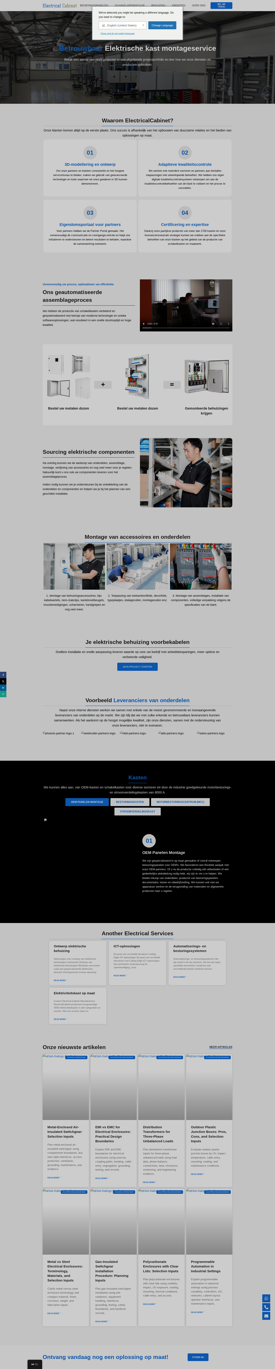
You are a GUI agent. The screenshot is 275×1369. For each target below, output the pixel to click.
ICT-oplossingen (127, 946)
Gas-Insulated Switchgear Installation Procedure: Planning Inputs (111, 1271)
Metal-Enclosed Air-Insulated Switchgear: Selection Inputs (64, 1131)
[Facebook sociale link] (3, 675)
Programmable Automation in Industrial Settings (206, 1266)
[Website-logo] (60, 5)
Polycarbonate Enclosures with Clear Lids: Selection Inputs (160, 1266)
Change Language (162, 25)
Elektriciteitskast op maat (74, 993)
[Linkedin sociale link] (3, 687)
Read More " (60, 980)
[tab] (87, 802)
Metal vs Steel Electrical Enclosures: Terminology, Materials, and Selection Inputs (65, 1271)
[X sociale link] (3, 681)
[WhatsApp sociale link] (3, 694)
